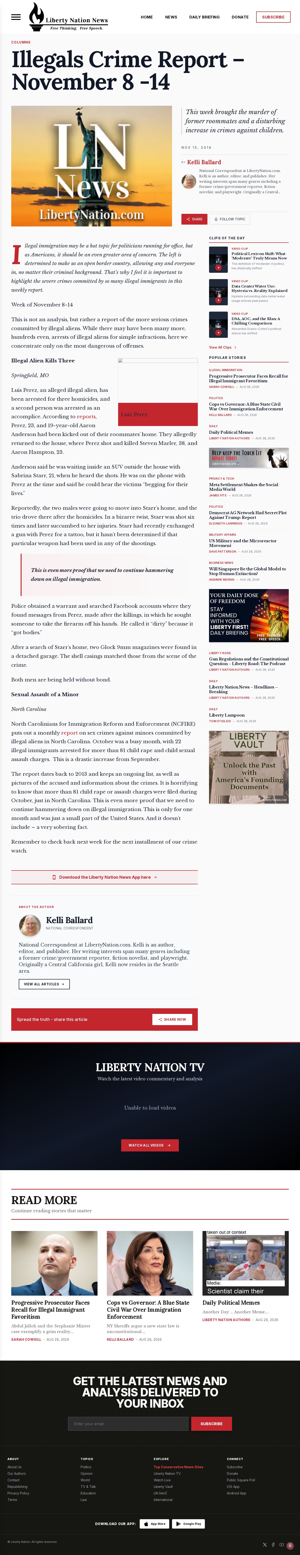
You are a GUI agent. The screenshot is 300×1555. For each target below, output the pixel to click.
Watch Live (162, 1480)
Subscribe (212, 1423)
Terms (12, 1500)
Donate (232, 1473)
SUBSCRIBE (273, 17)
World (85, 1480)
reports (86, 417)
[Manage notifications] (290, 1546)
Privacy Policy (18, 1493)
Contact (13, 1480)
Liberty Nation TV (167, 1473)
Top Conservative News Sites (178, 1467)
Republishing (17, 1487)
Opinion (87, 1473)
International (163, 1500)
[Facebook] (273, 1544)
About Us (15, 1467)
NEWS (171, 17)
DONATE (240, 17)
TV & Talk (88, 1487)
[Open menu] (15, 17)
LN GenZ (160, 1493)
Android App (236, 1493)
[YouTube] (281, 1544)
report (69, 733)
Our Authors (17, 1473)
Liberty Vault (163, 1487)
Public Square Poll (241, 1480)
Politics (86, 1467)
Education (88, 1493)
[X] (264, 1544)
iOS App (233, 1487)
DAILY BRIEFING (204, 17)
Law (84, 1500)
